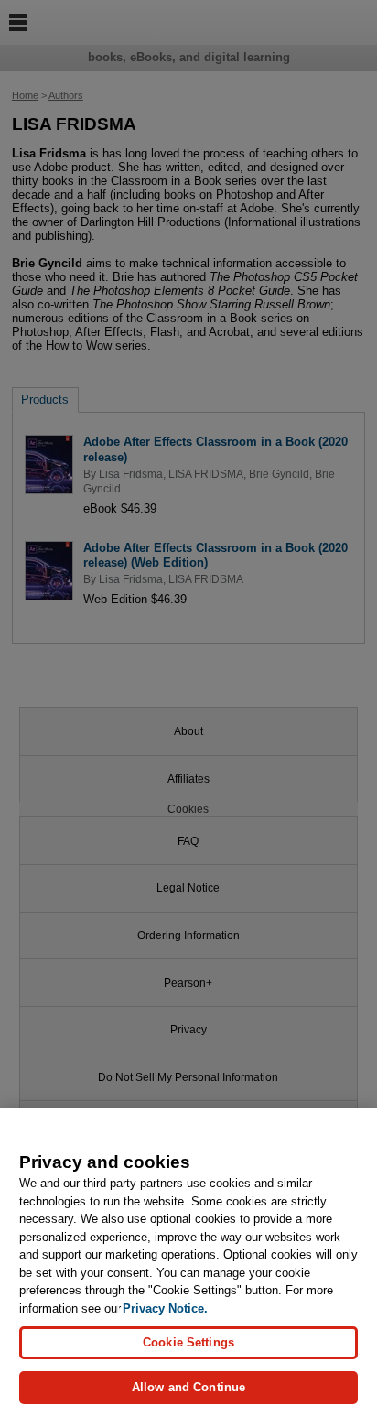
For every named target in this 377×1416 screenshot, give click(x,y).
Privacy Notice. (165, 1308)
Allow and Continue (188, 1387)
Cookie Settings (188, 1342)
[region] (188, 1262)
